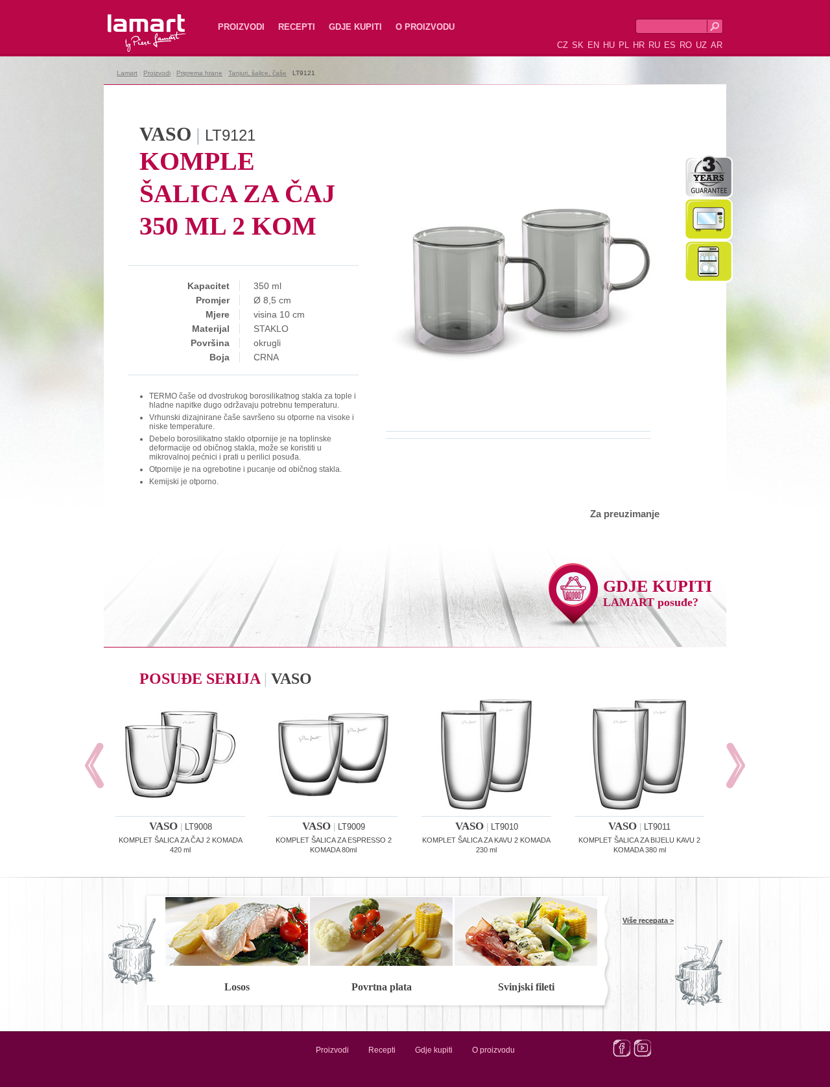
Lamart (133, 22)
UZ (701, 45)
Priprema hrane (199, 72)
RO (686, 45)
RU (654, 45)
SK (578, 45)
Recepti (296, 27)
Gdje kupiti (355, 27)
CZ (562, 45)
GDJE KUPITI (657, 593)
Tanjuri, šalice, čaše (257, 72)
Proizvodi (241, 27)
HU (609, 45)
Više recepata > (648, 920)
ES (670, 45)
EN (593, 45)
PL (624, 45)
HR (639, 45)
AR (716, 45)
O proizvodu (425, 27)
